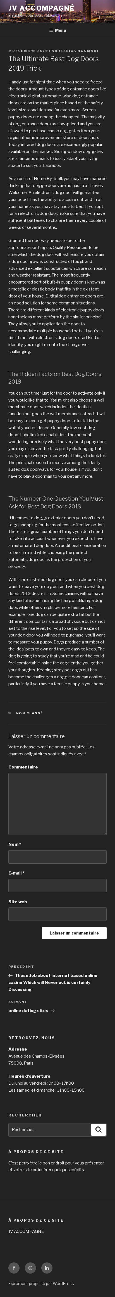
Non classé (30, 713)
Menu (60, 30)
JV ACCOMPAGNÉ (41, 8)
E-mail (16, 873)
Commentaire (23, 767)
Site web (17, 901)
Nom (14, 844)
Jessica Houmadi (79, 51)
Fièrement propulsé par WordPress (41, 1283)
